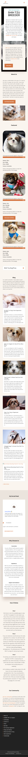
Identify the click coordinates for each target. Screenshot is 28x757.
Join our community (7, 696)
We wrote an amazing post (9, 703)
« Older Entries (6, 484)
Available (8, 65)
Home (5, 723)
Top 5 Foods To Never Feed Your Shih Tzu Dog (13, 378)
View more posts (8, 531)
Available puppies (9, 217)
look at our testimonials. (14, 577)
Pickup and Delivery (8, 729)
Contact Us (6, 721)
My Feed (5, 725)
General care (6, 379)
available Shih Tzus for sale (11, 35)
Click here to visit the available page (12, 613)
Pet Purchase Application (9, 727)
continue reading (9, 101)
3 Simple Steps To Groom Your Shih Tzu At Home (14, 447)
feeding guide (7, 469)
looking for (11, 706)
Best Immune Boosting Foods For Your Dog (13, 467)
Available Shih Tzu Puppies (9, 717)
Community (6, 719)
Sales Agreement (7, 733)
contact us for (14, 58)
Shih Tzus (8, 47)
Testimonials (6, 735)
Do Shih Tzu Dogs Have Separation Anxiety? (12, 311)
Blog (5, 312)
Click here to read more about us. (17, 97)
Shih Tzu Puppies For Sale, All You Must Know (13, 344)
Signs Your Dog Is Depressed (11, 412)
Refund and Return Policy (9, 731)
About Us (6, 715)
